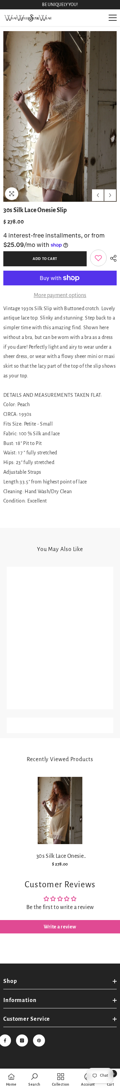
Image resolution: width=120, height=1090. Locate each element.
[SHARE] (112, 258)
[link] (98, 258)
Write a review (60, 926)
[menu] (113, 18)
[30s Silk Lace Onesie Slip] (60, 810)
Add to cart (45, 259)
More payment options (60, 295)
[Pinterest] (39, 1040)
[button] (98, 195)
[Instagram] (22, 1040)
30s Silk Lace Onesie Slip (60, 856)
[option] (60, 116)
